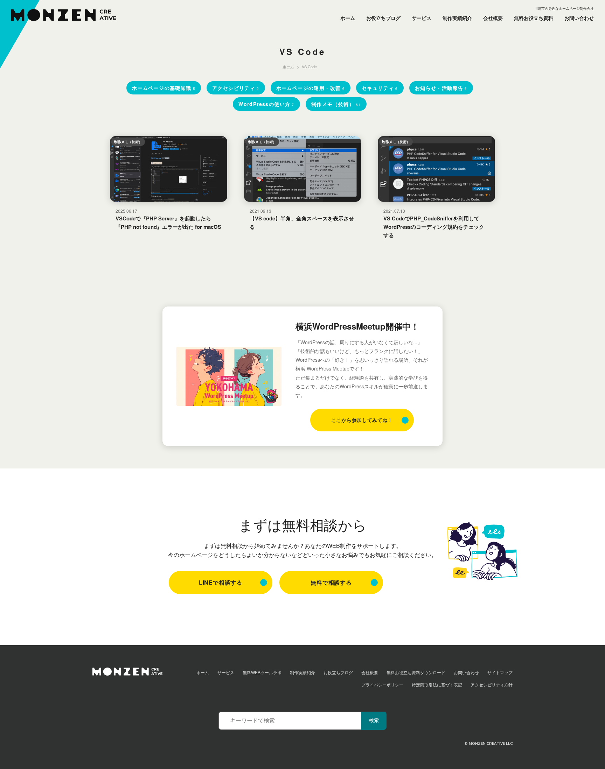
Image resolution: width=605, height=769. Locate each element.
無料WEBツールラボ (262, 672)
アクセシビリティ (235, 87)
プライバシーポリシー (382, 684)
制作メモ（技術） (336, 103)
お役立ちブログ (383, 17)
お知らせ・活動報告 (441, 87)
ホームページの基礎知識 (163, 87)
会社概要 (493, 17)
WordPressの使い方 (266, 103)
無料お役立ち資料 (533, 17)
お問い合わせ (579, 17)
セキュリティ (380, 87)
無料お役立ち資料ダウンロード (416, 672)
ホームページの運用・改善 (310, 87)
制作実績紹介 (457, 17)
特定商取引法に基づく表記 (437, 684)
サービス (421, 17)
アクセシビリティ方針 (492, 684)
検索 (374, 720)
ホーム (347, 17)
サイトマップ (500, 672)
